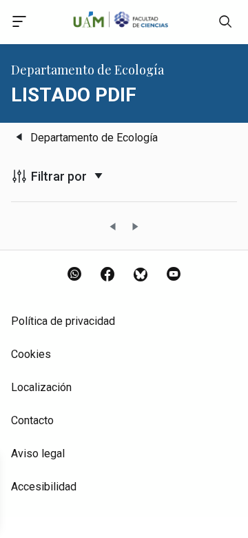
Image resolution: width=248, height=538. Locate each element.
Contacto (32, 420)
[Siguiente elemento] (135, 227)
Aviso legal (38, 453)
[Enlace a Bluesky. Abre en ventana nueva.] (140, 275)
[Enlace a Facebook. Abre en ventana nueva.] (107, 275)
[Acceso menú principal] (19, 23)
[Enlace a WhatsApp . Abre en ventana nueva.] (74, 275)
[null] (225, 24)
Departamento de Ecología (94, 137)
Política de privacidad (63, 321)
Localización (41, 387)
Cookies (31, 354)
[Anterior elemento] (113, 227)
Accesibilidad (43, 486)
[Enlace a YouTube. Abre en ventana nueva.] (173, 275)
